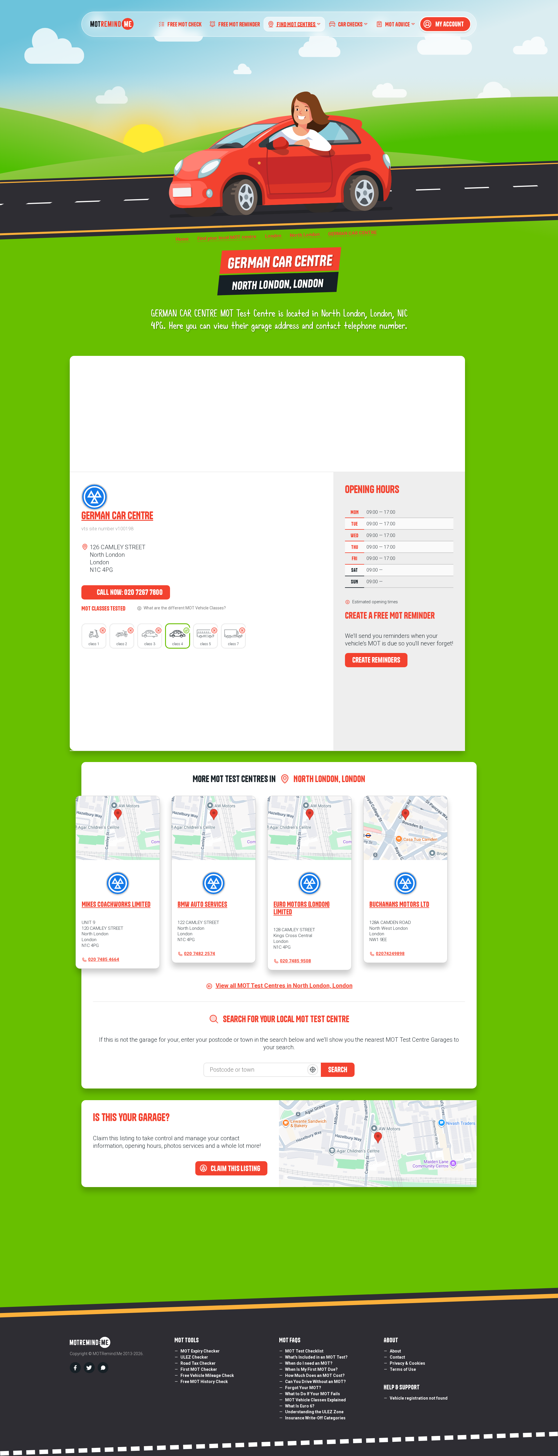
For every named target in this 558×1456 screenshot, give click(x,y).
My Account (449, 24)
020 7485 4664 (103, 959)
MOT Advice (397, 24)
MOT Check (184, 24)
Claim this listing (235, 1168)
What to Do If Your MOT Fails (312, 1393)
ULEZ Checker (194, 1357)
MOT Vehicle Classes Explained (315, 1400)
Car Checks (350, 24)
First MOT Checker (198, 1369)
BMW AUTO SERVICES (202, 904)
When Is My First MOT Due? (311, 1369)
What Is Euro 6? (299, 1406)
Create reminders (376, 660)
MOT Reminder (239, 24)
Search (337, 1069)
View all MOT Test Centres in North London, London (284, 985)
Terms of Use (403, 1369)
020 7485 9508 (295, 960)
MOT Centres (296, 24)
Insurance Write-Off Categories (315, 1418)
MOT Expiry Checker (200, 1351)
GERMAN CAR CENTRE (117, 515)
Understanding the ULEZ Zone (314, 1411)
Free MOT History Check (204, 1381)
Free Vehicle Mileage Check (207, 1375)
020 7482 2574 (199, 953)
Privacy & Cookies (407, 1363)
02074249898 (390, 953)
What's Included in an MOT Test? (316, 1357)
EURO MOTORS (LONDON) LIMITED (301, 908)
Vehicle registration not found (419, 1398)
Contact (397, 1357)
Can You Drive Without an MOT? (315, 1381)
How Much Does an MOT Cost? (315, 1375)
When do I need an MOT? (308, 1363)
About (395, 1351)
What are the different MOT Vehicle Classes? (185, 608)
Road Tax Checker (198, 1363)
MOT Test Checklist (304, 1351)
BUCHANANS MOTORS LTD (399, 904)
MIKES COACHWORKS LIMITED (116, 904)
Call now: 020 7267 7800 (129, 592)
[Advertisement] (201, 698)
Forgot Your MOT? (303, 1387)
